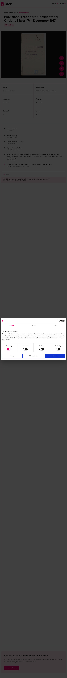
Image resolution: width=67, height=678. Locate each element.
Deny (12, 356)
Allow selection (33, 356)
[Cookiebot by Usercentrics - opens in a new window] (58, 321)
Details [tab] (34, 325)
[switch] (25, 349)
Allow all (54, 356)
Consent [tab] (11, 325)
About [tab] (55, 325)
